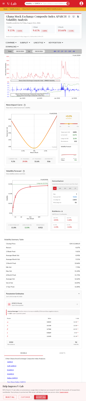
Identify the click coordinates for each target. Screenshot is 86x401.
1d (55, 188)
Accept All (41, 397)
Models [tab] (23, 353)
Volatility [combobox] (29, 3)
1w (60, 188)
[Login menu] (81, 3)
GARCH (10, 362)
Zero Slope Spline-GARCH (16, 382)
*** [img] (78, 322)
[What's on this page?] (69, 16)
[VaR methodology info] (62, 211)
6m (70, 188)
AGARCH (10, 374)
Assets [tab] (62, 353)
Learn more (64, 392)
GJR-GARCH (11, 366)
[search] (67, 3)
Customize (25, 397)
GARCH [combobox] (37, 3)
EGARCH (10, 370)
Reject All (10, 397)
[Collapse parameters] (79, 293)
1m (65, 188)
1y (75, 188)
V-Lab (11, 3)
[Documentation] (78, 16)
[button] (43, 304)
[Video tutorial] (73, 16)
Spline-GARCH (12, 378)
